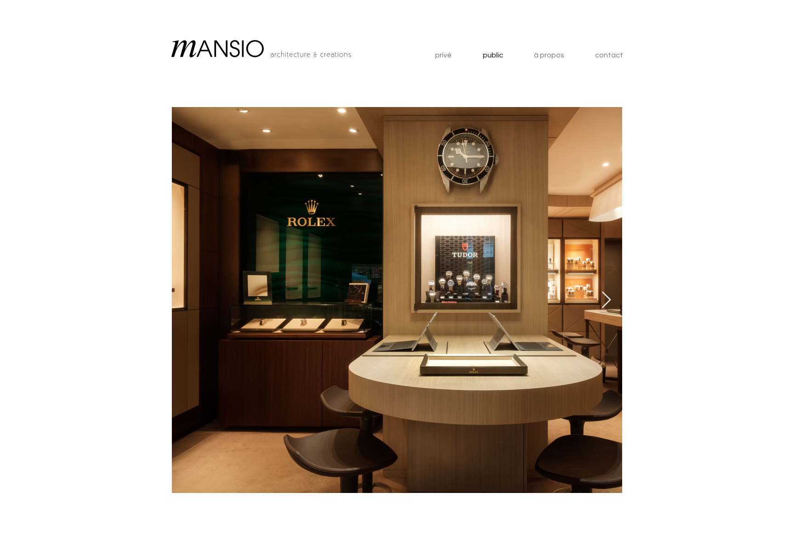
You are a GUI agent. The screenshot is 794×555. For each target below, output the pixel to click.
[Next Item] (606, 300)
